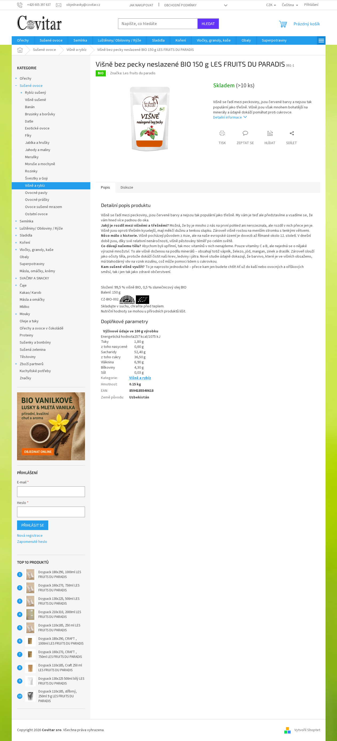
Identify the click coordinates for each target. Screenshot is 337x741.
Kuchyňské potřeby (35, 371)
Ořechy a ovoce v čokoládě (41, 328)
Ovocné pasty (36, 193)
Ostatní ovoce (36, 214)
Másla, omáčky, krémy (37, 271)
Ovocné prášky (37, 199)
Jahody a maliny (37, 150)
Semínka (26, 221)
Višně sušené (35, 100)
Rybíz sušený (35, 92)
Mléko (24, 307)
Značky (25, 378)
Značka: (133, 73)
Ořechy (25, 78)
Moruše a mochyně (40, 164)
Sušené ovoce (31, 85)
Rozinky (31, 171)
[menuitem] (23, 40)
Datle (29, 121)
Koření (25, 242)
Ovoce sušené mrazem (43, 207)
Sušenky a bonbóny (35, 342)
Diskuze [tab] (127, 187)
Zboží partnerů (31, 364)
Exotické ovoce (37, 128)
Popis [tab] (105, 187)
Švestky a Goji (36, 178)
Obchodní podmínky (180, 5)
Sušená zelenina (33, 349)
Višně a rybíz (35, 185)
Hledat (208, 23)
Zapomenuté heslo (32, 541)
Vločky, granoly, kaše (37, 250)
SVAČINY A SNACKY (34, 278)
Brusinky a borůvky (40, 114)
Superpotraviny (32, 264)
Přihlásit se (32, 525)
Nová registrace (30, 535)
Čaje (23, 285)
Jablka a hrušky (37, 142)
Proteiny (26, 335)
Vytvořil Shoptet (307, 730)
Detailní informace (227, 117)
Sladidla (26, 235)
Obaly (24, 257)
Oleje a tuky (29, 321)
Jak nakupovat (141, 5)
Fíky (28, 135)
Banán (30, 107)
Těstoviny (28, 357)
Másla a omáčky (32, 299)
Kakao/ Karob (30, 292)
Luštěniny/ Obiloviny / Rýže (41, 228)
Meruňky (32, 157)
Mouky (25, 314)
